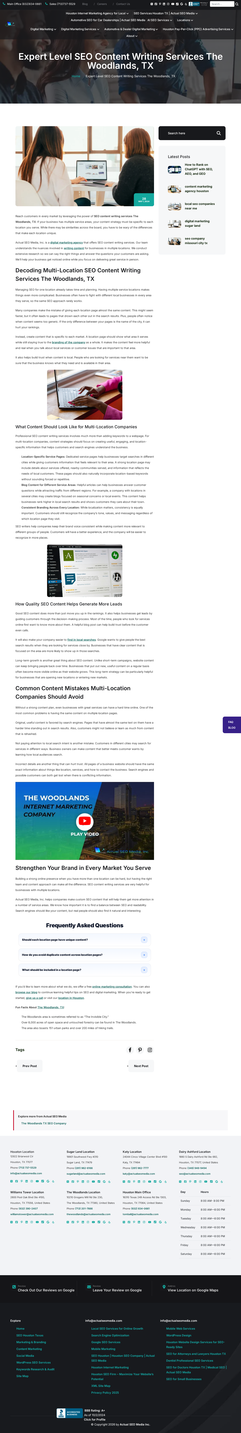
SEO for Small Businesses (183, 1379)
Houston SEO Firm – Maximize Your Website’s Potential (122, 1376)
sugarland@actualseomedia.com (86, 1173)
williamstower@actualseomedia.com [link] (32, 1214)
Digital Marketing (42, 29)
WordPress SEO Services (33, 1362)
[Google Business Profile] (181, 4)
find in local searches (81, 639)
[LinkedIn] (164, 4)
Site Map (22, 1376)
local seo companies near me (200, 206)
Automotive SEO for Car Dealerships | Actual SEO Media (108, 20)
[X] (11, 1181)
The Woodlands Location (83, 1192)
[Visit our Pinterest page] (140, 1050)
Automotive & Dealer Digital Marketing (129, 29)
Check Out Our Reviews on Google (46, 1290)
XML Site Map (100, 1386)
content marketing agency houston (198, 189)
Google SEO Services (105, 1342)
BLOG (232, 727)
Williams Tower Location (27, 1192)
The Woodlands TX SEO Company (43, 1123)
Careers (102, 3)
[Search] (236, 4)
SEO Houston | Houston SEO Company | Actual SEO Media (123, 1358)
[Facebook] (156, 4)
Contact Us (123, 3)
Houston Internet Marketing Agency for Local (95, 13)
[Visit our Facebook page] (130, 1050)
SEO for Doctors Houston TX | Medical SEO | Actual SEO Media (196, 1370)
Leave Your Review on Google (117, 1290)
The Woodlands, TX (50, 1007)
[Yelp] (186, 4)
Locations (183, 20)
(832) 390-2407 (28, 1208)
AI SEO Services (158, 20)
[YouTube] (173, 4)
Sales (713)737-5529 (62, 3)
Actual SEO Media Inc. (135, 1424)
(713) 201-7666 (84, 1208)
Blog (85, 3)
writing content (74, 248)
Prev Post (30, 1066)
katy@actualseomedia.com (139, 1173)
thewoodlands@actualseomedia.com (89, 1214)
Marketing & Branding (31, 1342)
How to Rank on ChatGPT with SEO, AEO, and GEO (199, 169)
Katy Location (132, 1152)
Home (76, 76)
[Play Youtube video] (84, 821)
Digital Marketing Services (78, 29)
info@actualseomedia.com (26, 1173)
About (130, 36)
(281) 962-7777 (140, 1168)
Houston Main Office (137, 1192)
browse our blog (26, 992)
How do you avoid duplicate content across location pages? (62, 954)
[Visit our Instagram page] (150, 1050)
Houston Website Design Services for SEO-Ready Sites (195, 1344)
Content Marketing (29, 1349)
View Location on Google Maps (193, 1290)
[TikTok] (177, 4)
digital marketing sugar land (197, 223)
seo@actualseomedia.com (194, 1173)
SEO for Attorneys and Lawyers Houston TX (196, 1354)
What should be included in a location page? (51, 969)
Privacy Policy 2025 (105, 1392)
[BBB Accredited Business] (198, 4)
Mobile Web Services (180, 1328)
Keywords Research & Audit (35, 1369)
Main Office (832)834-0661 (24, 3)
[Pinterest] (160, 4)
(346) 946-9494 (197, 1168)
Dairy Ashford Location (194, 1152)
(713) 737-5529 (27, 1167)
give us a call (34, 997)
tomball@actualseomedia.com (141, 1214)
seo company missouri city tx (196, 241)
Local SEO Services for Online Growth (117, 1328)
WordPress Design (178, 1335)
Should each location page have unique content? (55, 939)
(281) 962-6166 (83, 1168)
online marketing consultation (112, 986)
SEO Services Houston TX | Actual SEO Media (164, 13)
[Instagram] (168, 4)
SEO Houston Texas (29, 1335)
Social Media (25, 1355)
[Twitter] (151, 4)
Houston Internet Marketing (110, 1367)
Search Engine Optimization (110, 1335)
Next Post (141, 1066)
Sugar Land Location (81, 1152)
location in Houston (71, 997)
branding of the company (68, 342)
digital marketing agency (66, 242)
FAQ (230, 722)
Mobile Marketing (103, 1349)
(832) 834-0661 (140, 1208)
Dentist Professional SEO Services (189, 1360)
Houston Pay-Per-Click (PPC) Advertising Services (196, 29)
